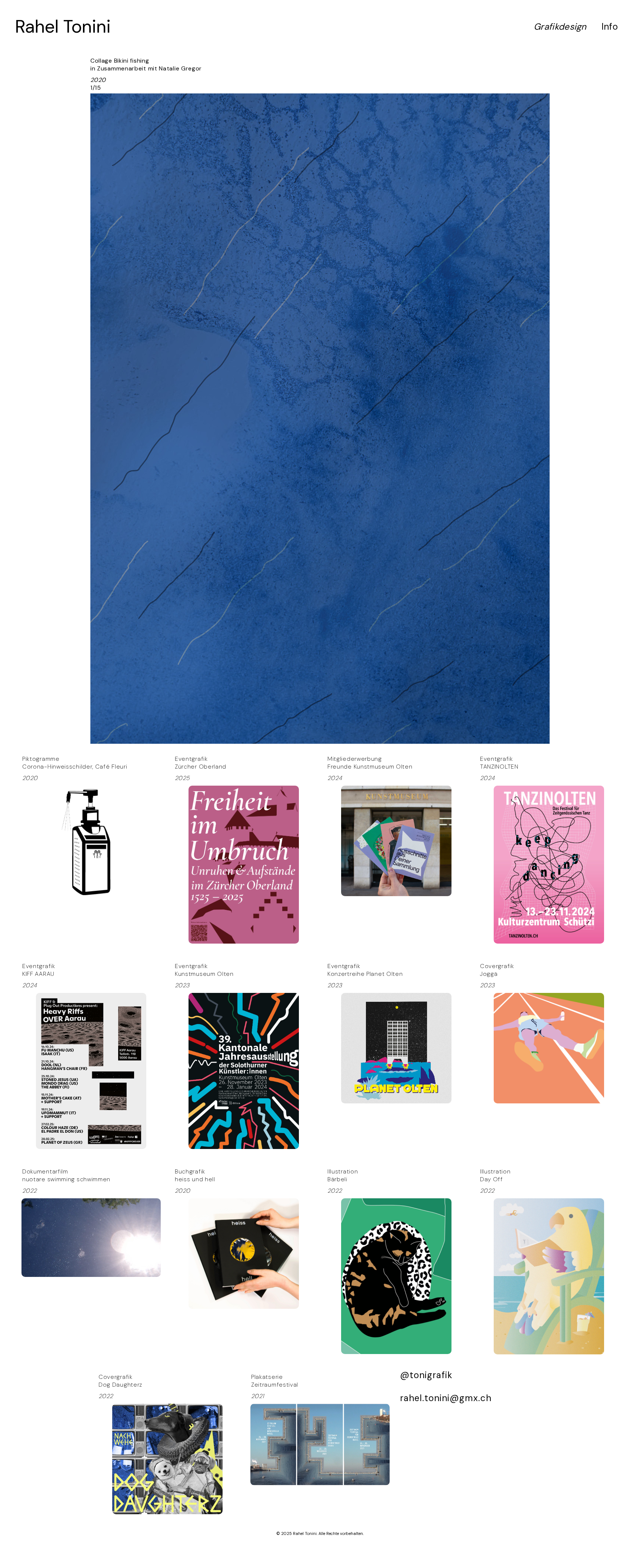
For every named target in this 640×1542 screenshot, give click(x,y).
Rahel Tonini (63, 26)
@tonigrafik (426, 1375)
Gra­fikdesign (560, 26)
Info (609, 26)
